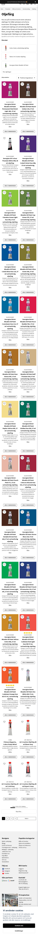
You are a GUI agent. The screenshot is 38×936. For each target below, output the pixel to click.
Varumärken (5, 862)
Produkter (7, 9)
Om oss (4, 860)
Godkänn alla (19, 925)
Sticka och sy (22, 847)
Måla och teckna (16, 9)
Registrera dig (23, 871)
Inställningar (19, 931)
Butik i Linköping (6, 841)
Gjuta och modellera (24, 843)
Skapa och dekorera (24, 845)
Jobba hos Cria (6, 851)
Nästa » (27, 818)
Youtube (7, 873)
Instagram (7, 871)
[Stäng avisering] (35, 2)
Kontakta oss (6, 853)
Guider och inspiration (25, 898)
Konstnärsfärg (26, 9)
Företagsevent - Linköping (9, 847)
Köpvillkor (5, 855)
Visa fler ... (19, 811)
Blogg (3, 843)
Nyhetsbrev (5, 858)
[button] (4, 84)
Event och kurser (7, 845)
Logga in (21, 869)
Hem (2, 9)
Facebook (7, 868)
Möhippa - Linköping (7, 849)
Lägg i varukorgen (10, 131)
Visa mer (5, 40)
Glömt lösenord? (23, 873)
